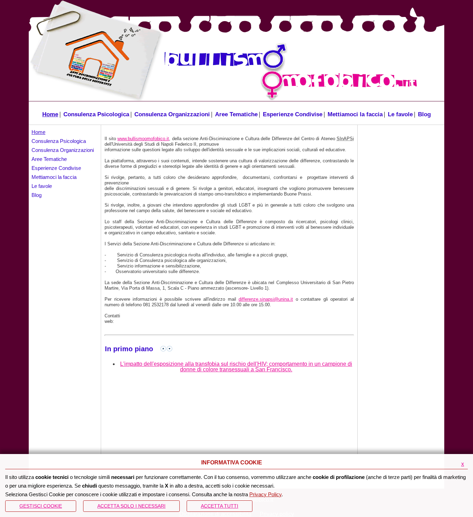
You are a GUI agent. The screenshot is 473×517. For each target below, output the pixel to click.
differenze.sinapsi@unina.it (266, 299)
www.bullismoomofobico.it (143, 138)
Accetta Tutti (219, 506)
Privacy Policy (265, 494)
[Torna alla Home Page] (94, 51)
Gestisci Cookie (40, 506)
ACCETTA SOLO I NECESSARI (131, 506)
